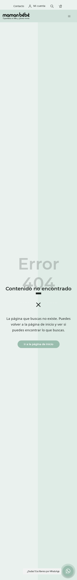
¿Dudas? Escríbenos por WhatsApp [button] (43, 571)
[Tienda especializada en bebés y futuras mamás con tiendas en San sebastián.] (30, 16)
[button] (68, 571)
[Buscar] (52, 6)
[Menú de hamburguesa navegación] (70, 16)
